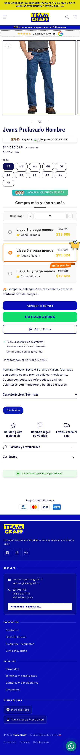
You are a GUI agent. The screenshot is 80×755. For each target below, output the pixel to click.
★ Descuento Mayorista (26, 606)
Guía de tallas (13, 410)
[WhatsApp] (26, 552)
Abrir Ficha (43, 329)
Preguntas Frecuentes (20, 644)
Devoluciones (41, 742)
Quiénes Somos (16, 637)
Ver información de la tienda (24, 351)
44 (22, 166)
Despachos (13, 689)
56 (34, 174)
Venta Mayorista (16, 650)
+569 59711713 (21, 593)
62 (8, 183)
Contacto (12, 630)
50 (61, 166)
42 (8, 166)
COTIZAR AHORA (40, 317)
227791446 (19, 589)
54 (21, 174)
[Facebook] (7, 552)
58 (47, 174)
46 (35, 166)
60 (60, 174)
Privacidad (12, 669)
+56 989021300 (23, 597)
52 (8, 174)
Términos (24, 742)
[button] (5, 17)
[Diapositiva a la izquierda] (32, 122)
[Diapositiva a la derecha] (48, 122)
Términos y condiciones (21, 675)
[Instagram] (16, 552)
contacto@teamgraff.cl (27, 579)
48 (48, 166)
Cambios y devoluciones (22, 682)
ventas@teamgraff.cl (26, 583)
